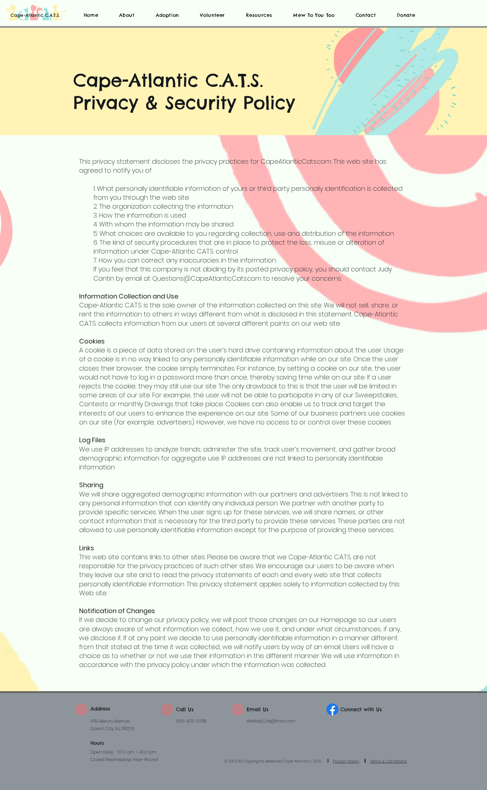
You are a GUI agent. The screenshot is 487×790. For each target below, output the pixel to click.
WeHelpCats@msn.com (271, 721)
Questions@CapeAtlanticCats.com (206, 278)
